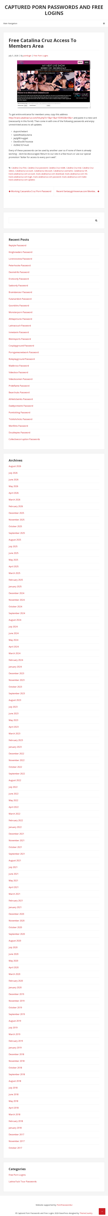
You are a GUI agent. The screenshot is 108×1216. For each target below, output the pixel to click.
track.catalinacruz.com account (22, 174)
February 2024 (16, 660)
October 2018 (15, 1067)
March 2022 (14, 813)
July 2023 (13, 706)
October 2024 (15, 606)
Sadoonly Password (18, 285)
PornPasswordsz (64, 1205)
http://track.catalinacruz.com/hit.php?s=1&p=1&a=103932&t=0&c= (41, 117)
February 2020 (16, 980)
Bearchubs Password (19, 392)
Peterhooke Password (20, 265)
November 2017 (16, 1141)
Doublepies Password (19, 432)
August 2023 (15, 700)
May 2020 (13, 960)
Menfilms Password (18, 425)
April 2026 (14, 493)
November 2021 (16, 840)
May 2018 (13, 1101)
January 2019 (15, 1047)
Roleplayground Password (22, 359)
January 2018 (15, 1127)
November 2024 (16, 599)
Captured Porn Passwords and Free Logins (54, 10)
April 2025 (14, 566)
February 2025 (16, 579)
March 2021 (14, 893)
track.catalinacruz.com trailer (74, 177)
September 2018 (17, 1074)
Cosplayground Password (21, 345)
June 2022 (13, 793)
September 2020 (17, 934)
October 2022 (15, 767)
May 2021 (13, 880)
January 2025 (15, 586)
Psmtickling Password (19, 412)
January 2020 (15, 987)
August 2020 (15, 940)
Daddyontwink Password (21, 405)
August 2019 (15, 1020)
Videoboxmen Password (20, 379)
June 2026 (13, 479)
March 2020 (14, 974)
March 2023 (14, 733)
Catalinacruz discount (43, 171)
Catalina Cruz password (38, 168)
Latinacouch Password (20, 325)
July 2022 (13, 787)
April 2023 (14, 726)
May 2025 (13, 559)
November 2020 (16, 920)
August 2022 (15, 780)
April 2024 (14, 646)
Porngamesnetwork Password (24, 352)
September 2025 (17, 533)
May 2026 (13, 486)
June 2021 (13, 873)
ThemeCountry (86, 1213)
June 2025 (13, 553)
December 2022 (16, 753)
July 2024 (13, 626)
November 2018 (16, 1061)
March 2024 (14, 653)
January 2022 (15, 827)
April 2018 (14, 1107)
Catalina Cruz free (19, 168)
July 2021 (13, 867)
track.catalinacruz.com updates (22, 179)
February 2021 (16, 900)
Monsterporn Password (20, 312)
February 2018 (16, 1121)
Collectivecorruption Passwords (24, 439)
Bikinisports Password (20, 339)
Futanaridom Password (20, 298)
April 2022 (14, 807)
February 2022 (16, 820)
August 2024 (15, 619)
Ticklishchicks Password (20, 419)
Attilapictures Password (20, 318)
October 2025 (15, 526)
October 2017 (15, 1147)
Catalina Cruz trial (73, 168)
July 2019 (13, 1027)
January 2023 (15, 746)
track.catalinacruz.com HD (76, 174)
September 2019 (17, 1014)
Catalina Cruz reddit (57, 168)
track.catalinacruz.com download (50, 174)
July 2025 (13, 546)
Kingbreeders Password (20, 252)
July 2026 (13, 472)
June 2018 (13, 1094)
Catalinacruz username (63, 171)
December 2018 (16, 1054)
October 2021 (15, 847)
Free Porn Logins (40, 55)
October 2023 (15, 686)
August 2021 (15, 860)
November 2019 (16, 1000)
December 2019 (16, 994)
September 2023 (17, 693)
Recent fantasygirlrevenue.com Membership (77, 191)
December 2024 (16, 593)
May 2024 (13, 640)
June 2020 (13, 954)
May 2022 (13, 800)
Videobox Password (18, 372)
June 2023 (13, 713)
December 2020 (16, 914)
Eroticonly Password (19, 278)
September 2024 (17, 613)
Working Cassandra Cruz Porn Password (31, 191)
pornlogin (27, 55)
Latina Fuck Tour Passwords (23, 1181)
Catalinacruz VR (80, 171)
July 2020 (13, 947)
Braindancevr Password (20, 292)
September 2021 (17, 853)
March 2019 (14, 1034)
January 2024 (15, 666)
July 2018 (13, 1087)
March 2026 (14, 499)
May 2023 (13, 720)
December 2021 (16, 833)
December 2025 (16, 513)
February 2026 (16, 506)
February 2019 (16, 1040)
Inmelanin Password (19, 332)
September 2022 (17, 773)
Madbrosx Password (19, 365)
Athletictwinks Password (21, 399)
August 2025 (15, 539)
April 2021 (14, 887)
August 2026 (15, 466)
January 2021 (15, 907)
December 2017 (16, 1134)
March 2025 (14, 573)
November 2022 (16, 760)
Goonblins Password (19, 305)
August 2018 (15, 1081)
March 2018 (14, 1114)
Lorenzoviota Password (20, 258)
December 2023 (16, 673)
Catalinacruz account (24, 171)
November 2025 (16, 519)
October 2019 (15, 1007)
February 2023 (16, 740)
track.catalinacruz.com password (47, 177)
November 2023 (16, 680)
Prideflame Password (19, 385)
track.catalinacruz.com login (20, 177)
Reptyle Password (17, 245)
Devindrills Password (19, 272)
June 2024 (13, 633)
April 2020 (14, 967)
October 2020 (15, 927)
